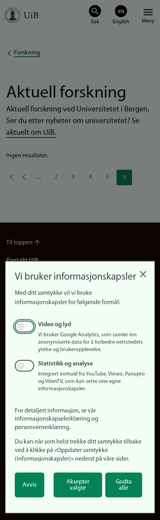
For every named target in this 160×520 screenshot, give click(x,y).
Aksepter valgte (77, 485)
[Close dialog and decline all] (143, 272)
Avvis (30, 485)
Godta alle (124, 485)
